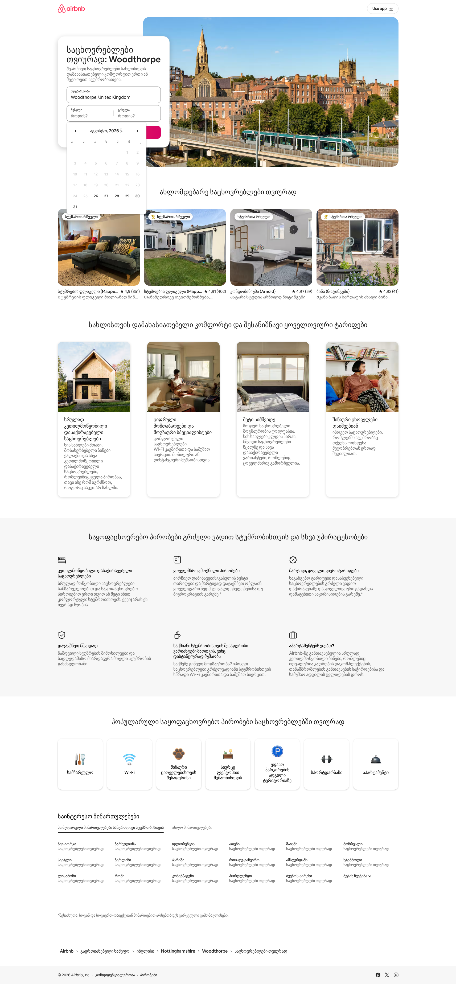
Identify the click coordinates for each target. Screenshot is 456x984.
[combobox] (114, 97)
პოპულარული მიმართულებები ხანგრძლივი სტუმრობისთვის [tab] (111, 827)
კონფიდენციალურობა (115, 975)
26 (96, 196)
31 (75, 206)
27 (106, 196)
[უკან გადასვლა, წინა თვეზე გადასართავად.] (75, 131)
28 (117, 196)
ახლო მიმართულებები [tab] (192, 827)
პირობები (148, 975)
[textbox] (90, 116)
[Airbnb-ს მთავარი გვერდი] (71, 8)
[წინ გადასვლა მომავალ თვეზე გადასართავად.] (137, 131)
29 (127, 196)
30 (137, 196)
